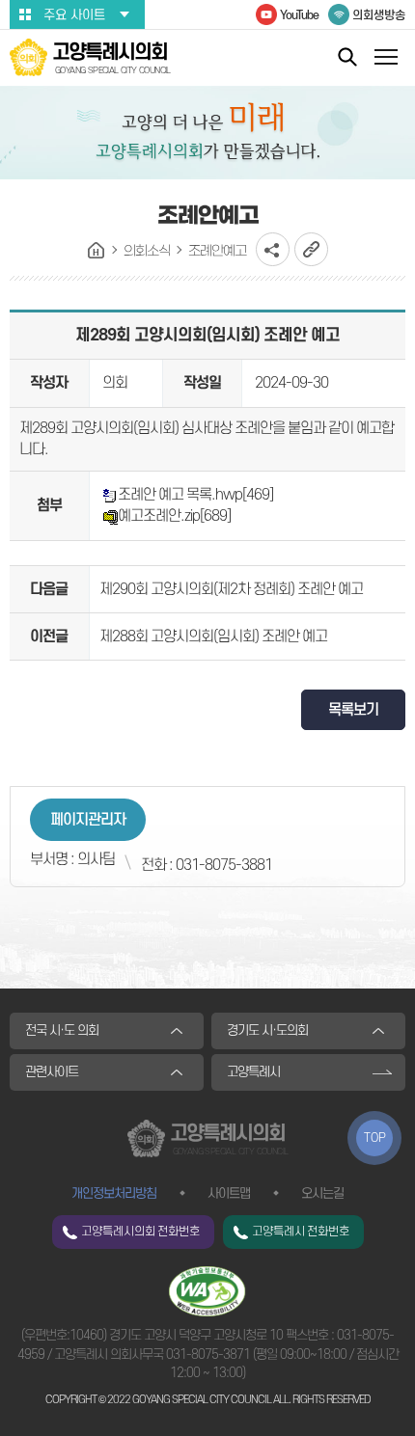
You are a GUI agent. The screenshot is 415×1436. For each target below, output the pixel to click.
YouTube (299, 15)
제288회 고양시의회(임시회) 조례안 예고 (213, 636)
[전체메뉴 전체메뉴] (386, 59)
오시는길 (322, 1193)
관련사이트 (51, 1072)
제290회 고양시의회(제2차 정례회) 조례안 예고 (231, 589)
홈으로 (96, 250)
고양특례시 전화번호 (300, 1231)
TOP (375, 1138)
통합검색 (347, 56)
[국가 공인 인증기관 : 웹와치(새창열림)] (207, 1291)
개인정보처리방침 (113, 1193)
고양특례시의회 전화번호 (140, 1231)
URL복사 (311, 249)
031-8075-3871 (208, 1354)
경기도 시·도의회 (267, 1030)
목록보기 (353, 709)
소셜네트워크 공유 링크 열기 (273, 249)
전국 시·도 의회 (61, 1030)
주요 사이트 (74, 15)
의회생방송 (378, 15)
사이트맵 (229, 1193)
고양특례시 (253, 1072)
